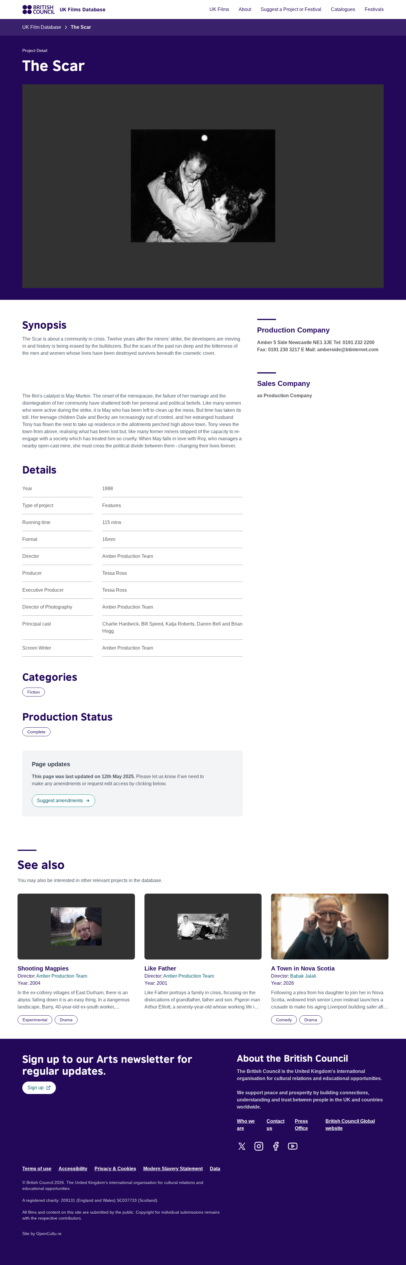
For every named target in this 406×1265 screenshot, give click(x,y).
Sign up (35, 1087)
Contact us (275, 1125)
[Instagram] (259, 1146)
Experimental (35, 1019)
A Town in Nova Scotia (303, 968)
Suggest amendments (60, 800)
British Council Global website (350, 1125)
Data (215, 1168)
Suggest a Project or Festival (291, 9)
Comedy (284, 1019)
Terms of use (36, 1168)
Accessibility (73, 1168)
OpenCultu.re (49, 1233)
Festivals (374, 9)
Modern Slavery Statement (173, 1168)
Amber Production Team (61, 976)
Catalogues (343, 9)
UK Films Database (83, 9)
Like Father (160, 968)
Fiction (33, 692)
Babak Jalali (303, 976)
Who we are (246, 1125)
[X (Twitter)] (242, 1146)
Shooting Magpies (43, 968)
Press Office (301, 1125)
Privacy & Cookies (115, 1168)
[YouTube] (293, 1146)
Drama (66, 1019)
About (245, 9)
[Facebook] (276, 1146)
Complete (36, 731)
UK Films (219, 9)
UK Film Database (41, 27)
